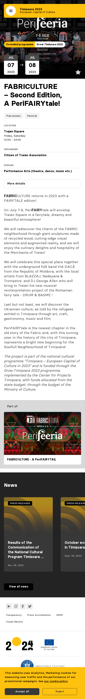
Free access (14, 116)
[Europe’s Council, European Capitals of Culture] (49, 649)
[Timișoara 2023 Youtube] (9, 606)
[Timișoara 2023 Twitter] (30, 606)
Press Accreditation (39, 615)
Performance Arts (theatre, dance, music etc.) (38, 171)
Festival (32, 116)
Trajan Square (14, 131)
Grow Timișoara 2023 (50, 44)
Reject (60, 691)
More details (16, 183)
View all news (18, 586)
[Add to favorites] (78, 72)
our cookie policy (56, 681)
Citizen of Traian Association (25, 155)
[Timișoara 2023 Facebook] (23, 606)
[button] (11, 11)
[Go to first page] (19, 644)
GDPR (59, 615)
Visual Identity (14, 622)
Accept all (22, 691)
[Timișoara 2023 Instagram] (16, 606)
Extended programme (19, 44)
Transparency (14, 615)
